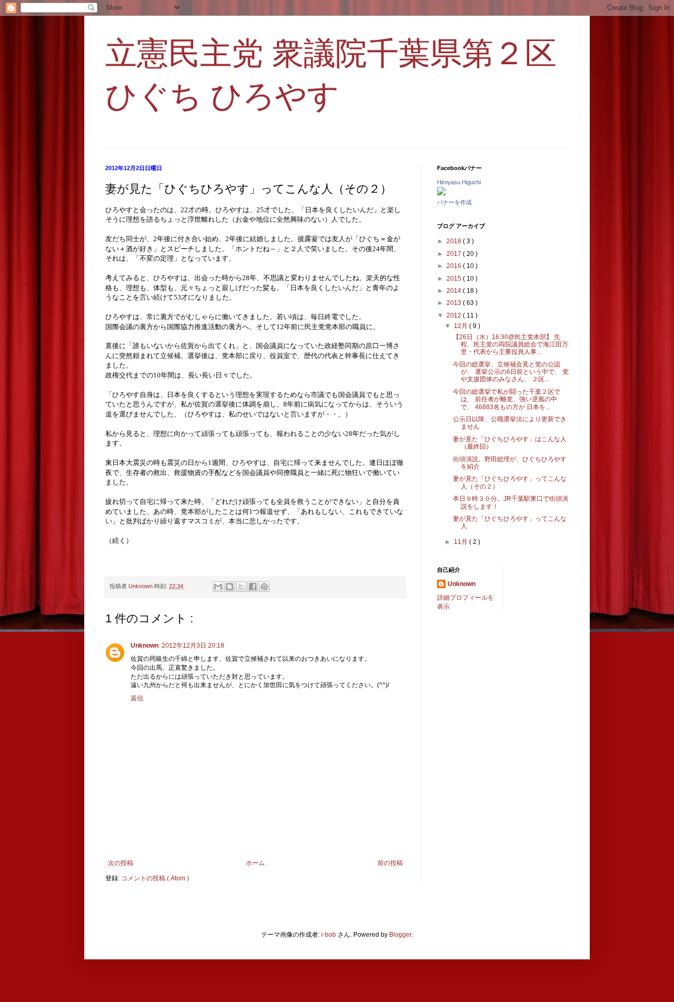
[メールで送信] (218, 586)
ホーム (255, 863)
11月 (461, 541)
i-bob (328, 934)
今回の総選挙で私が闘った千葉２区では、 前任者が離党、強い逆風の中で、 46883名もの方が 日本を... (506, 399)
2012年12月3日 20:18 (193, 645)
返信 (137, 698)
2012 (455, 315)
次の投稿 (120, 863)
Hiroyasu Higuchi (459, 182)
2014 (455, 290)
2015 (455, 278)
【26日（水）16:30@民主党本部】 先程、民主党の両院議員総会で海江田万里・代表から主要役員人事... (510, 344)
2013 (455, 302)
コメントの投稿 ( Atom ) (155, 878)
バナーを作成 (454, 202)
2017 (455, 253)
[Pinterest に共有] (264, 586)
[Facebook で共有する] (252, 586)
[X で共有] (241, 586)
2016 (455, 266)
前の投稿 (390, 863)
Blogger (400, 934)
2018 (455, 241)
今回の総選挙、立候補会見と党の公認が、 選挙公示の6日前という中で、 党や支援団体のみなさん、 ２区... (511, 372)
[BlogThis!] (229, 586)
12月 (461, 326)
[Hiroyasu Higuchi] (441, 193)
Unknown (144, 645)
